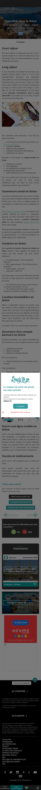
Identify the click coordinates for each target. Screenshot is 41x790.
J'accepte (20, 406)
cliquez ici (7, 401)
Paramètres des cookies (20, 412)
